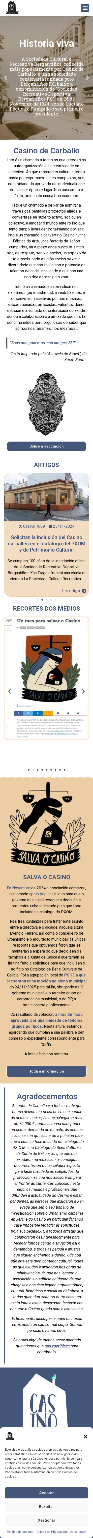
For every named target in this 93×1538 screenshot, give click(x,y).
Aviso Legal (78, 1532)
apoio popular (41, 894)
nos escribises (57, 1346)
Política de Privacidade (52, 1532)
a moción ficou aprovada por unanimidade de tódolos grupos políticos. (47, 1020)
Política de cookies (20, 1532)
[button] (85, 1436)
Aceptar (46, 1492)
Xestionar (46, 1520)
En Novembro (18, 888)
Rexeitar (46, 1506)
